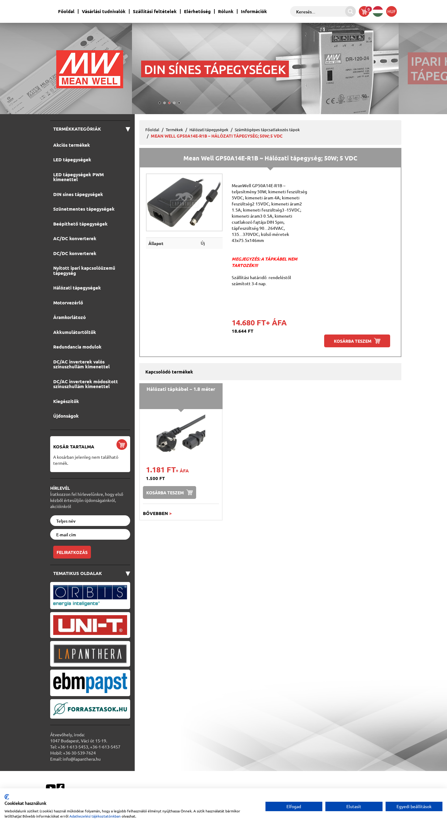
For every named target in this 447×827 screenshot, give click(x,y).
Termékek (174, 129)
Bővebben (157, 513)
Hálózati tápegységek (208, 129)
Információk (254, 11)
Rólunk (226, 11)
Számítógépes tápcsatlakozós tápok (267, 129)
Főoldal (66, 11)
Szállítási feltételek (155, 11)
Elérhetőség (197, 11)
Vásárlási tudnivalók (104, 11)
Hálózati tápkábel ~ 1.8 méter (181, 389)
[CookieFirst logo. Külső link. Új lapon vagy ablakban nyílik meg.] (7, 797)
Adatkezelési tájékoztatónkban (95, 816)
